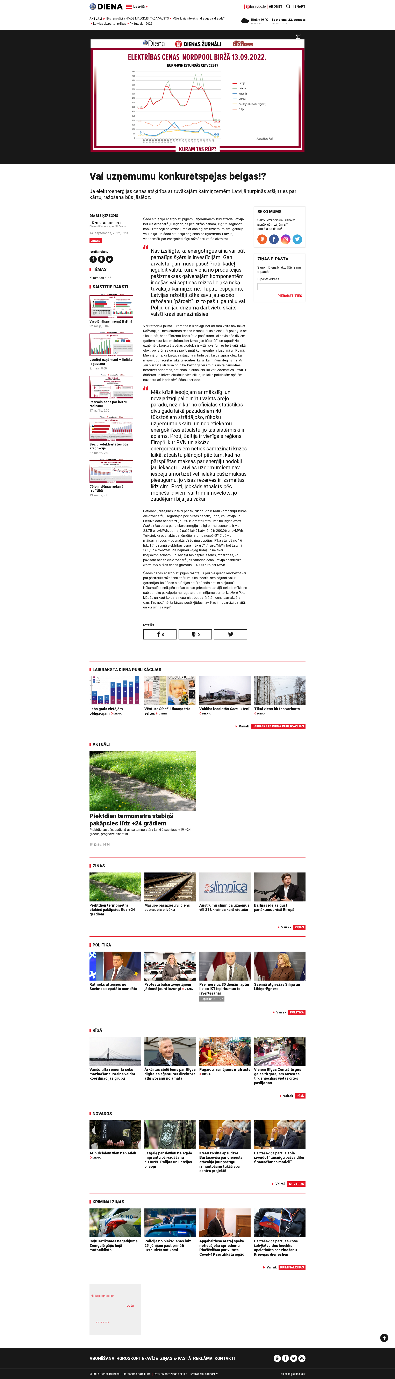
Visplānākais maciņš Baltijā (110, 321)
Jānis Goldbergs (105, 223)
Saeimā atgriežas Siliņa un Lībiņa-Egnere (277, 986)
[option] (197, 98)
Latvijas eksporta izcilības (109, 23)
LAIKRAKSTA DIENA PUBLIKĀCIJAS (127, 669)
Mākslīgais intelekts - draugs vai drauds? (199, 18)
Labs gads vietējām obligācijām (106, 711)
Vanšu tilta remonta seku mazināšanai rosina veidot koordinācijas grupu (112, 1073)
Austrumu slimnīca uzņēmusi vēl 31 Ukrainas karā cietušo (225, 907)
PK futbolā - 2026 (141, 23)
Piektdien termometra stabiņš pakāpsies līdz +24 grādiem (131, 819)
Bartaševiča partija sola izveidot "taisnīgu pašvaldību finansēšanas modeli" (279, 1157)
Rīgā (97, 1030)
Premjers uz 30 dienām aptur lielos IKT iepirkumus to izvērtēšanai (224, 988)
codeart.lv (211, 1374)
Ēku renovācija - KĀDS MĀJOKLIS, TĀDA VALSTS (137, 18)
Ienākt (299, 6)
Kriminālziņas (108, 1201)
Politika (102, 945)
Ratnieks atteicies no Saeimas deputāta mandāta (113, 986)
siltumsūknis (125, 1325)
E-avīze (150, 1358)
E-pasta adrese (268, 279)
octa (130, 1305)
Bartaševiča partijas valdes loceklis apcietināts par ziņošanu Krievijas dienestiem (276, 1248)
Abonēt (275, 6)
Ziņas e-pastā (175, 1358)
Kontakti (225, 1358)
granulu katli (102, 1322)
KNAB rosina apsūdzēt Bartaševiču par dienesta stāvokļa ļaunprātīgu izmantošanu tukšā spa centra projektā (221, 1162)
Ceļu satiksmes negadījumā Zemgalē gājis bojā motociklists (113, 1245)
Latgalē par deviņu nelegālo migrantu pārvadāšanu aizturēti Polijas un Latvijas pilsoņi (168, 1160)
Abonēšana (101, 1358)
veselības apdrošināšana (111, 1312)
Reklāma (203, 1358)
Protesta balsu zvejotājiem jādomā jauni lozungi (168, 986)
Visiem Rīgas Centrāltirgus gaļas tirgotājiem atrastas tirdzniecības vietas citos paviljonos (277, 1076)
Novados (102, 1113)
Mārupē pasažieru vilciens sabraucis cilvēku (167, 907)
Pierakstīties (290, 296)
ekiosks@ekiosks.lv (293, 1374)
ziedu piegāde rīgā (102, 1295)
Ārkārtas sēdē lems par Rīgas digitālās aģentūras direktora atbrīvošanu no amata (170, 1073)
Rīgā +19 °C (259, 20)
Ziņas (95, 241)
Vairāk (244, 726)
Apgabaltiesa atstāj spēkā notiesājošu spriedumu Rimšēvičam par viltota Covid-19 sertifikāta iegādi (222, 1248)
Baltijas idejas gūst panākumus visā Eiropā (274, 907)
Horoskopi (128, 1358)
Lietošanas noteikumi (137, 1374)
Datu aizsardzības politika (170, 1374)
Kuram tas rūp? (100, 278)
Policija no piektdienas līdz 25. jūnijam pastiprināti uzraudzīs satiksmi (167, 1245)
